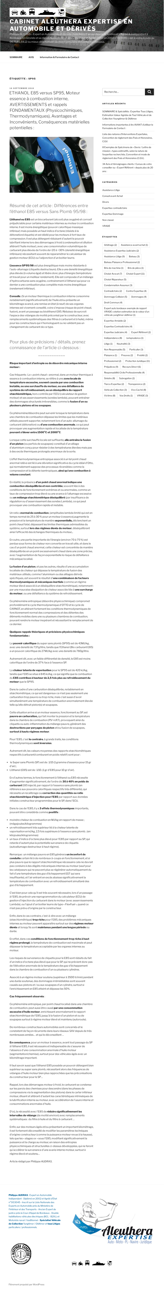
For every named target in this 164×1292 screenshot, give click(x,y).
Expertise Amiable (115, 320)
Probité (142, 355)
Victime (109, 395)
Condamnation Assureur (118, 285)
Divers (105, 202)
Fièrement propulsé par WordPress (26, 1284)
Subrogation (127, 378)
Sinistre (109, 378)
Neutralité (123, 343)
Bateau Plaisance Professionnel (122, 262)
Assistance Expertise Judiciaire (121, 250)
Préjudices (111, 366)
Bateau (134, 256)
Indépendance (113, 338)
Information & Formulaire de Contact (59, 57)
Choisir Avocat (113, 273)
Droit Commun (113, 302)
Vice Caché (138, 389)
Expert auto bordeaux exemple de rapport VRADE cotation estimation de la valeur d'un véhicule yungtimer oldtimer (126, 311)
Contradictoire (113, 291)
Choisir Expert (135, 273)
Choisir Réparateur (115, 279)
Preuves (127, 355)
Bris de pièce (136, 268)
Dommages (139, 296)
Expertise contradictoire (114, 208)
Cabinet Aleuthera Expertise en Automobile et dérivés (71, 25)
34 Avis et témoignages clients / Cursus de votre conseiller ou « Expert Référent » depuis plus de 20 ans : (127, 168)
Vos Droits (126, 395)
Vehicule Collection (115, 389)
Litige (108, 343)
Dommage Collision (115, 296)
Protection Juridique (137, 361)
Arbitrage (110, 245)
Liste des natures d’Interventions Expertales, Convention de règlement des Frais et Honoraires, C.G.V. (127, 138)
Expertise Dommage (112, 214)
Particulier (136, 349)
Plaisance (110, 355)
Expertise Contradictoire (118, 326)
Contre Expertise (136, 291)
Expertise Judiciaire (115, 332)
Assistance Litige (111, 190)
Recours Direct (131, 366)
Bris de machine (113, 268)
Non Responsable (114, 349)
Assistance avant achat (134, 245)
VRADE (106, 226)
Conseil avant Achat (112, 196)
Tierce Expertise (114, 384)
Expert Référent (141, 332)
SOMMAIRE (16, 57)
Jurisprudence (135, 338)
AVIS (31, 57)
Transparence (136, 384)
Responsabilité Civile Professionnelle (124, 372)
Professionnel (112, 361)
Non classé (108, 220)
